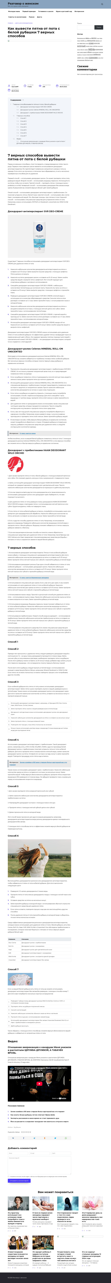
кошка (87, 46)
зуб (101, 40)
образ (89, 52)
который (81, 46)
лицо (91, 46)
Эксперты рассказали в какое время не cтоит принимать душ (35, 1118)
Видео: (19, 139)
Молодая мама (14, 11)
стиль (99, 57)
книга (87, 43)
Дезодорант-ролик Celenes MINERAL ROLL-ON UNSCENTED (40, 110)
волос (94, 38)
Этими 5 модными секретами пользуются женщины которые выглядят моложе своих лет (18, 1256)
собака (86, 57)
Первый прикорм (29, 11)
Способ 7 (23, 136)
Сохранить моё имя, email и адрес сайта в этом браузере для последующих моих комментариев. (38, 1176)
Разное (31, 17)
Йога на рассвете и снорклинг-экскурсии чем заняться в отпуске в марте (40, 1121)
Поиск (79, 23)
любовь (95, 46)
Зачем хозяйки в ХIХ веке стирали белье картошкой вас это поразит (38, 1111)
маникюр (100, 46)
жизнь (97, 40)
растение (90, 54)
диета (78, 40)
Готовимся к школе (45, 11)
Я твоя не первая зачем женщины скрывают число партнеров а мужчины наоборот (42, 1216)
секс (82, 57)
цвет (91, 60)
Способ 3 (23, 124)
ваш (87, 38)
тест (102, 57)
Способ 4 (23, 127)
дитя (82, 40)
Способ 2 (23, 121)
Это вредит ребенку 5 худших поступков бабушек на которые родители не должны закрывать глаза (42, 1256)
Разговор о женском (23, 3)
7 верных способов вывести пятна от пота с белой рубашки (34, 104)
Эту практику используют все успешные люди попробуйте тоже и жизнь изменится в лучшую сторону (16, 1218)
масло (82, 49)
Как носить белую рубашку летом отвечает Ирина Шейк (33, 1115)
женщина (91, 41)
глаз (98, 38)
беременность (81, 38)
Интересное (79, 11)
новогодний (83, 52)
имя (78, 43)
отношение (95, 52)
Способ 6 (23, 133)
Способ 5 (23, 130)
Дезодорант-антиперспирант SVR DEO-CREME (36, 107)
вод (90, 38)
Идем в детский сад (64, 11)
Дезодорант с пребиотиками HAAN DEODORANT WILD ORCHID (41, 113)
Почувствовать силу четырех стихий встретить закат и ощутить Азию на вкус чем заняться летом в (66, 1256)
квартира (82, 43)
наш (78, 52)
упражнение (81, 60)
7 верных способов (23, 116)
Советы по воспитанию (17, 17)
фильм (87, 60)
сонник (93, 57)
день (100, 38)
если (85, 40)
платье (101, 52)
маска (78, 49)
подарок (79, 54)
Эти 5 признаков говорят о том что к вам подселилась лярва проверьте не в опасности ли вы (67, 1217)
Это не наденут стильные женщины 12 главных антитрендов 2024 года (91, 1255)
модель (86, 49)
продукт (84, 54)
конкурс (97, 43)
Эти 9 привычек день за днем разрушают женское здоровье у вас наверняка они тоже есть (92, 1217)
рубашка (18, 1127)
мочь (91, 49)
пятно (11, 1127)
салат (79, 58)
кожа (91, 43)
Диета (39, 17)
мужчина (99, 49)
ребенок (97, 54)
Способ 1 (23, 118)
